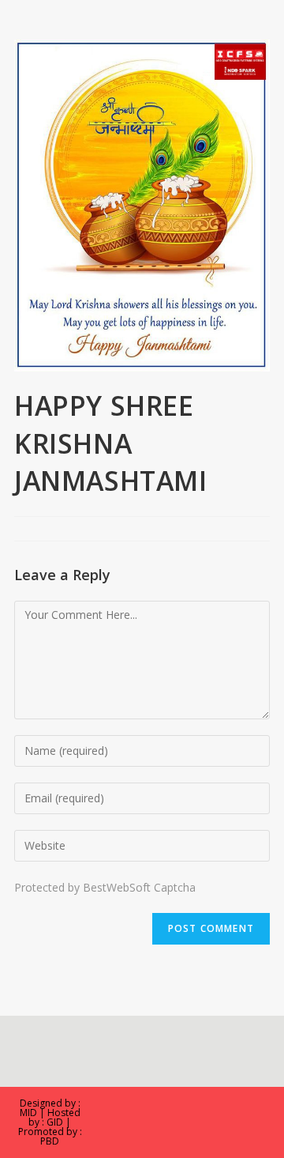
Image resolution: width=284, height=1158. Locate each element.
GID (55, 1122)
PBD (49, 1141)
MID (28, 1112)
